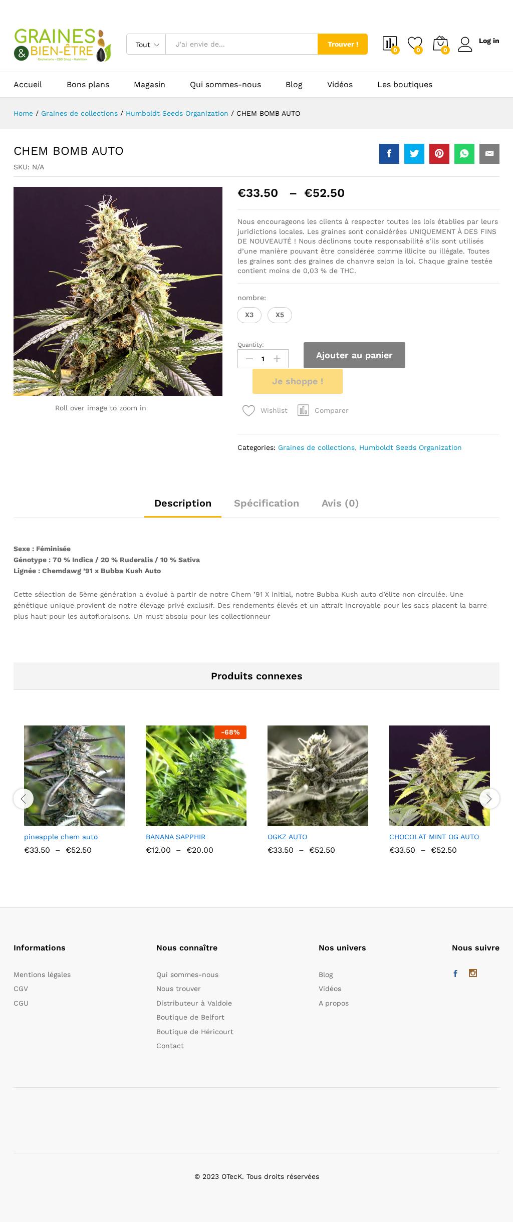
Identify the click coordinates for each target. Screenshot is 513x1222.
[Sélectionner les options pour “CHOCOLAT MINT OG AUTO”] (415, 820)
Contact (170, 1046)
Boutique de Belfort (190, 1017)
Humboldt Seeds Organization (410, 447)
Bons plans (88, 85)
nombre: (251, 298)
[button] (249, 315)
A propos (334, 1003)
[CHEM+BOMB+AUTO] (414, 154)
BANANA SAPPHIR (175, 837)
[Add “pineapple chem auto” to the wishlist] (96, 820)
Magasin (149, 85)
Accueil (28, 85)
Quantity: (250, 345)
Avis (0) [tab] (340, 503)
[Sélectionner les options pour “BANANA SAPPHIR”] (171, 820)
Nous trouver (178, 989)
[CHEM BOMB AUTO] (389, 154)
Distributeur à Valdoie (194, 1003)
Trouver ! (343, 44)
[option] (74, 797)
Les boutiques (404, 85)
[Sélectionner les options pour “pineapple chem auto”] (50, 820)
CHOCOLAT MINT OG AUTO (434, 837)
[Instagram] (473, 974)
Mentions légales (42, 974)
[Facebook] (455, 974)
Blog (294, 85)
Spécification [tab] (266, 503)
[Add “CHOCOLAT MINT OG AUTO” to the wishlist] (461, 820)
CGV (21, 989)
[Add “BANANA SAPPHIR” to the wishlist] (217, 820)
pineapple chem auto (61, 837)
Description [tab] (182, 503)
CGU (21, 1003)
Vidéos (340, 85)
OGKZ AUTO (287, 837)
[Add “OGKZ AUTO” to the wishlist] (339, 820)
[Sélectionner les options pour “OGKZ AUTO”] (293, 820)
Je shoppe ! (297, 381)
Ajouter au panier (354, 355)
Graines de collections (316, 447)
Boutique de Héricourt (194, 1032)
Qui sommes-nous (225, 85)
